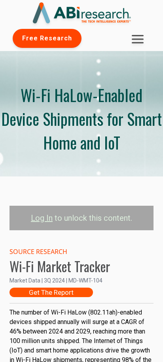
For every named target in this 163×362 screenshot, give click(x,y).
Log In (42, 218)
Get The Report (51, 292)
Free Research (47, 38)
